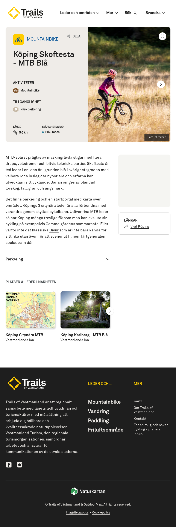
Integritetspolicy (77, 512)
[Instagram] (19, 465)
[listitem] (129, 84)
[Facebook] (9, 465)
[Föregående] (162, 36)
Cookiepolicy (101, 512)
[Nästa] (161, 84)
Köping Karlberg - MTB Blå (84, 335)
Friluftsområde (105, 430)
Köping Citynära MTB (24, 335)
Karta (138, 401)
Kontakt (140, 418)
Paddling (98, 420)
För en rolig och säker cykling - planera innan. (151, 429)
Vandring (98, 411)
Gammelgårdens (60, 224)
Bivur (54, 230)
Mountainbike (104, 402)
